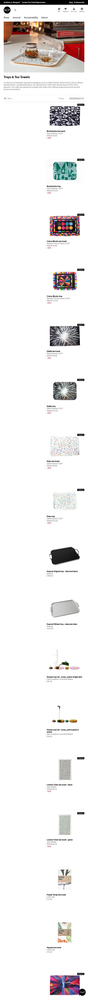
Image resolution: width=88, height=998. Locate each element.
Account (74, 11)
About (44, 17)
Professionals (79, 2)
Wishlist (65, 11)
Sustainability (31, 17)
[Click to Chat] (82, 992)
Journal (17, 17)
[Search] (15, 10)
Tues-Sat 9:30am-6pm (26, 2)
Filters (9, 98)
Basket (82, 10)
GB (59, 11)
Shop (71, 2)
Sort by (61, 98)
